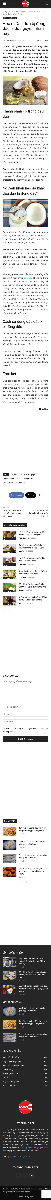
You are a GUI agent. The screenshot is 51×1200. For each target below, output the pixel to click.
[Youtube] (32, 1175)
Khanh (21, 590)
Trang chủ (6, 12)
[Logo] (25, 3)
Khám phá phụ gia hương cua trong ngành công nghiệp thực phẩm (31, 871)
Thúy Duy (13, 40)
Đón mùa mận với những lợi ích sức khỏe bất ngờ (38, 513)
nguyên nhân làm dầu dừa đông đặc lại (18, 478)
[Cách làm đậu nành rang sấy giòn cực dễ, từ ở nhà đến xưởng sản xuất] (9, 975)
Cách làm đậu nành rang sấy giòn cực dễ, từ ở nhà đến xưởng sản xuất (33, 975)
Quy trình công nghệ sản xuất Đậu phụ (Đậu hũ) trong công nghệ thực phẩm (33, 988)
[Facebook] (18, 1175)
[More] (40, 495)
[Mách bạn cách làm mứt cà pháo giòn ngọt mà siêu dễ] (9, 845)
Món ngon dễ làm (8, 538)
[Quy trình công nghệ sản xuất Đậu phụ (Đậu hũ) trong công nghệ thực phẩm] (9, 989)
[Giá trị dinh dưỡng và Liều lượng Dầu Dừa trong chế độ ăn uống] (9, 548)
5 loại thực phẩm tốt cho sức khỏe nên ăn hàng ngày (12, 513)
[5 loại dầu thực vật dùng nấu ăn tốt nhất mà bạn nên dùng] (9, 574)
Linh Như (22, 577)
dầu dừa (25, 235)
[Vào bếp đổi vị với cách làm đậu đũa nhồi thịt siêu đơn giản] (9, 535)
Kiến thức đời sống (19, 12)
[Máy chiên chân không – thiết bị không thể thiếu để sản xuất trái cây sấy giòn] (9, 962)
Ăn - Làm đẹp (8, 591)
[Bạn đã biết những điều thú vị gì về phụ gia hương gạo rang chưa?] (9, 831)
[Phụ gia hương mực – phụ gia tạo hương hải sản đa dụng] (9, 858)
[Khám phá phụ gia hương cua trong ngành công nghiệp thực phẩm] (9, 872)
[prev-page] (4, 610)
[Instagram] (25, 1175)
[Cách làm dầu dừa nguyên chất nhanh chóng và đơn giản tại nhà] (9, 587)
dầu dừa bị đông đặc (27, 475)
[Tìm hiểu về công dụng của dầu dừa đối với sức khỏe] (9, 561)
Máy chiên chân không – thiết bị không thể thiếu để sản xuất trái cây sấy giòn (32, 961)
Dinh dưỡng (8, 552)
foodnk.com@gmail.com (21, 1156)
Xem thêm (24, 882)
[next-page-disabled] (8, 610)
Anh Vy (21, 551)
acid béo (28, 278)
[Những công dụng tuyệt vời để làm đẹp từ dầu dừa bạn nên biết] (9, 600)
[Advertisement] (25, 442)
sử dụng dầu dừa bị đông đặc (15, 482)
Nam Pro (22, 603)
